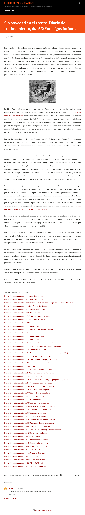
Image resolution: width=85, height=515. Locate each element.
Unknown (12, 488)
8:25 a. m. (12, 494)
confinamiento (16, 475)
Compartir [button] (75, 475)
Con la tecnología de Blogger (43, 510)
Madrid (39, 475)
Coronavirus (26, 475)
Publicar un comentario (11, 498)
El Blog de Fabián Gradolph (19, 3)
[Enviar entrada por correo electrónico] (61, 475)
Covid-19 (34, 475)
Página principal (9, 10)
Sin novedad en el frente (50, 475)
